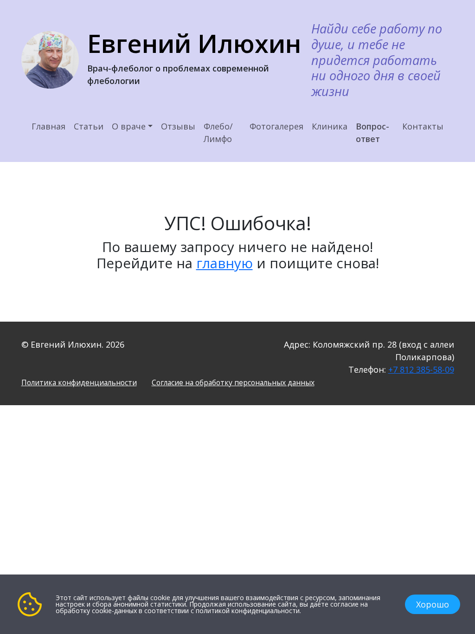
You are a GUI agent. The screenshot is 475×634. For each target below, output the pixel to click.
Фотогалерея (276, 126)
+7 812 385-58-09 (421, 369)
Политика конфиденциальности (79, 382)
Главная (48, 126)
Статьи (88, 126)
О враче (129, 126)
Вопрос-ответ (372, 132)
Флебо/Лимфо (218, 132)
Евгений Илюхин (194, 43)
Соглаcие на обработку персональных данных (233, 382)
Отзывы (178, 126)
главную (224, 262)
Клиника (329, 126)
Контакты (422, 126)
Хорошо (432, 604)
